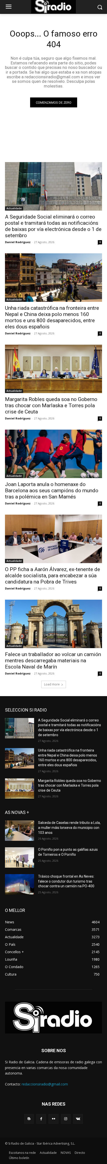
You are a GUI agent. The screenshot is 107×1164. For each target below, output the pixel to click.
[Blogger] (29, 1119)
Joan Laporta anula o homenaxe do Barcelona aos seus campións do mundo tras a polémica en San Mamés (51, 490)
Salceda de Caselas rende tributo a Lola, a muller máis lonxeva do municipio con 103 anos (69, 827)
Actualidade (14, 208)
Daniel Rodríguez (18, 242)
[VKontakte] (78, 1119)
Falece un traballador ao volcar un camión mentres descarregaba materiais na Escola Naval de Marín (53, 660)
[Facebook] (41, 1119)
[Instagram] (66, 1119)
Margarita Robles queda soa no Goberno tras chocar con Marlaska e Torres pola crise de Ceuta (51, 405)
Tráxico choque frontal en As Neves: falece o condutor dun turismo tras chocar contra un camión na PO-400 (66, 881)
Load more (52, 684)
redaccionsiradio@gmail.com (45, 1084)
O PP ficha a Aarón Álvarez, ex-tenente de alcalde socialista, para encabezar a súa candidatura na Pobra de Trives (52, 575)
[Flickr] (53, 1119)
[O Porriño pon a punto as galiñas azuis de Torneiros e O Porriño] (19, 857)
